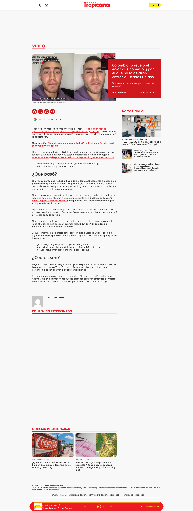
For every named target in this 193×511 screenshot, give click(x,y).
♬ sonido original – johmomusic (59, 166)
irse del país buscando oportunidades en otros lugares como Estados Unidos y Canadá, (69, 130)
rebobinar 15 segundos (91, 507)
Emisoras (63, 495)
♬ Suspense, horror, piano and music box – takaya (63, 249)
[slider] (97, 502)
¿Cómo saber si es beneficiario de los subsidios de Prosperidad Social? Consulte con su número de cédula (147, 167)
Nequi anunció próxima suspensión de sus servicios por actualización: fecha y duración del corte (146, 153)
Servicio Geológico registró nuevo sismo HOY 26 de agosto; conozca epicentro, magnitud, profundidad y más (95, 466)
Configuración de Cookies (132, 495)
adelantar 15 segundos (104, 507)
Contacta (53, 495)
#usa (87, 244)
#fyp (96, 163)
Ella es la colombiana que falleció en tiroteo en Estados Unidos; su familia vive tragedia (74, 144)
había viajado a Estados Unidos (49, 200)
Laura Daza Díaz (119, 93)
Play (98, 507)
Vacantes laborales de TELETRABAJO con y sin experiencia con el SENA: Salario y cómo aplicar (141, 142)
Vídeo (38, 46)
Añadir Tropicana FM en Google (49, 119)
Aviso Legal (74, 495)
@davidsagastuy (45, 163)
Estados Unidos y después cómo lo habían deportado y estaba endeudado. (73, 157)
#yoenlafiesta (62, 163)
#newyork (61, 247)
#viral (39, 166)
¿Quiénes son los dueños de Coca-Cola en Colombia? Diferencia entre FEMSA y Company (51, 465)
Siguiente (111, 507)
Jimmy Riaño (36, 459)
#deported (88, 163)
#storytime (72, 247)
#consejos (98, 247)
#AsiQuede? (76, 163)
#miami (83, 247)
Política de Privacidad (90, 495)
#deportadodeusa (46, 247)
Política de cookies (110, 495)
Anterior (85, 507)
